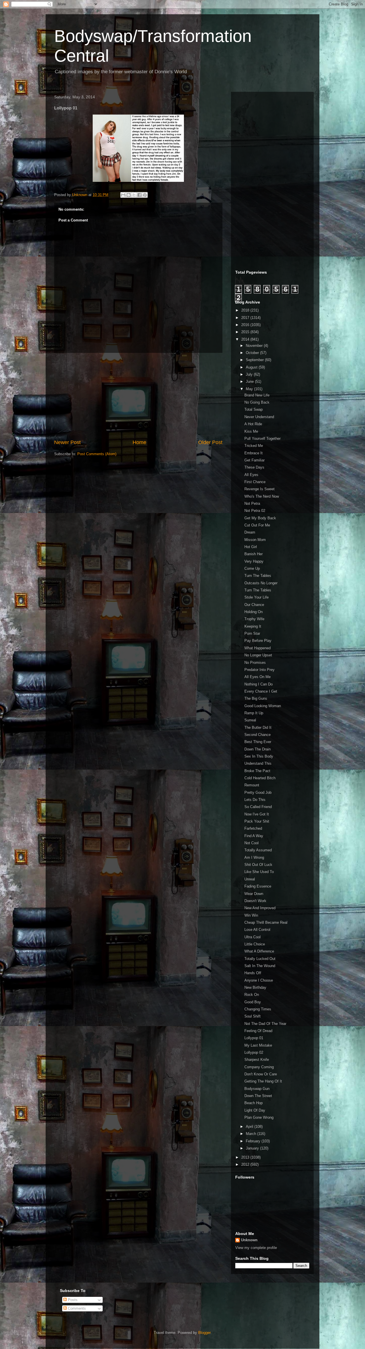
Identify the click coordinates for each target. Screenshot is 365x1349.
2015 (245, 332)
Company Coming (259, 1067)
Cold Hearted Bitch (259, 778)
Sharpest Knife (256, 1059)
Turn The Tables (257, 575)
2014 (245, 339)
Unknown (249, 1240)
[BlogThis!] (128, 195)
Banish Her (253, 554)
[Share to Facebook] (139, 195)
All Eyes (251, 475)
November (255, 345)
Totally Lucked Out (259, 959)
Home (139, 442)
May (250, 389)
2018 (245, 310)
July (250, 374)
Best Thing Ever (257, 742)
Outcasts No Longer (260, 583)
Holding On (253, 612)
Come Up (252, 568)
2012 (245, 1164)
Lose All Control (257, 929)
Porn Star (252, 633)
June (250, 381)
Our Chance (254, 605)
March (251, 1134)
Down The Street (258, 1096)
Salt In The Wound (259, 966)
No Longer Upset (258, 655)
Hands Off (252, 973)
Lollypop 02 (253, 1052)
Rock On (251, 994)
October (253, 353)
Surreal (250, 720)
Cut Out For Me (257, 525)
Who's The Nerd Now (261, 496)
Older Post (210, 442)
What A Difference (259, 951)
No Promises (255, 662)
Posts (72, 1300)
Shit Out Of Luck (258, 864)
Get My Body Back (260, 518)
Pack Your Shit (256, 821)
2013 (245, 1157)
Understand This (257, 763)
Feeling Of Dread (258, 1031)
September (255, 360)
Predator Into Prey (259, 670)
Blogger (204, 1332)
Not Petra (252, 503)
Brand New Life (256, 395)
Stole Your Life (256, 597)
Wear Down (253, 894)
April (250, 1126)
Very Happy (253, 561)
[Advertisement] (138, 396)
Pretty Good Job (257, 792)
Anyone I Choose (258, 980)
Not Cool (251, 843)
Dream (249, 532)
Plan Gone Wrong (258, 1117)
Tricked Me (253, 445)
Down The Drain (257, 749)
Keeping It (252, 626)
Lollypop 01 (253, 1038)
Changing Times (257, 1009)
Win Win (251, 915)
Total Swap (253, 409)
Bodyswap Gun (256, 1088)
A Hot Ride (253, 424)
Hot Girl (250, 547)
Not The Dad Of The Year (265, 1024)
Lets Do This (254, 799)
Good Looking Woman (262, 706)
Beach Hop (253, 1103)
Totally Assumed (258, 850)
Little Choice (254, 944)
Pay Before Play (257, 640)
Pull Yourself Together (262, 438)
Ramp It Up (253, 713)
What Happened (257, 648)
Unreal (249, 879)
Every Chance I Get (260, 691)
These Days (254, 467)
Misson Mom (255, 540)
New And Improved (259, 908)
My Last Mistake (258, 1045)
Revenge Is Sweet (259, 489)
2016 (245, 325)
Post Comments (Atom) (96, 454)
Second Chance (257, 735)
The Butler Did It (257, 727)
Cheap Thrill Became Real (265, 922)
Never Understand (259, 417)
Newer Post (67, 442)
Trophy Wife (254, 619)
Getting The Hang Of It (263, 1081)
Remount (251, 785)
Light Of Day (254, 1110)
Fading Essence (257, 886)
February (253, 1141)
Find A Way (253, 836)
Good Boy (252, 1002)
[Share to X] (134, 195)
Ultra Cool (252, 937)
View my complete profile (256, 1248)
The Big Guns (255, 698)
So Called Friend (258, 807)
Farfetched (253, 828)
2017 (245, 318)
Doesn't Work (255, 901)
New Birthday (255, 987)
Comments (76, 1308)
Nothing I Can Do (258, 684)
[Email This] (123, 195)
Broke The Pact (257, 771)
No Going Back (256, 402)
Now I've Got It (256, 814)
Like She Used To (259, 872)
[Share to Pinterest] (145, 195)
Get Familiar (254, 460)
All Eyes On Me (257, 677)
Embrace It (253, 453)
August (252, 367)
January (253, 1148)
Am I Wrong (254, 857)
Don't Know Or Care (260, 1074)
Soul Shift (252, 1016)
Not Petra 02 (254, 510)
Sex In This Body (258, 756)
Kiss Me (251, 431)
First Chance (254, 482)
